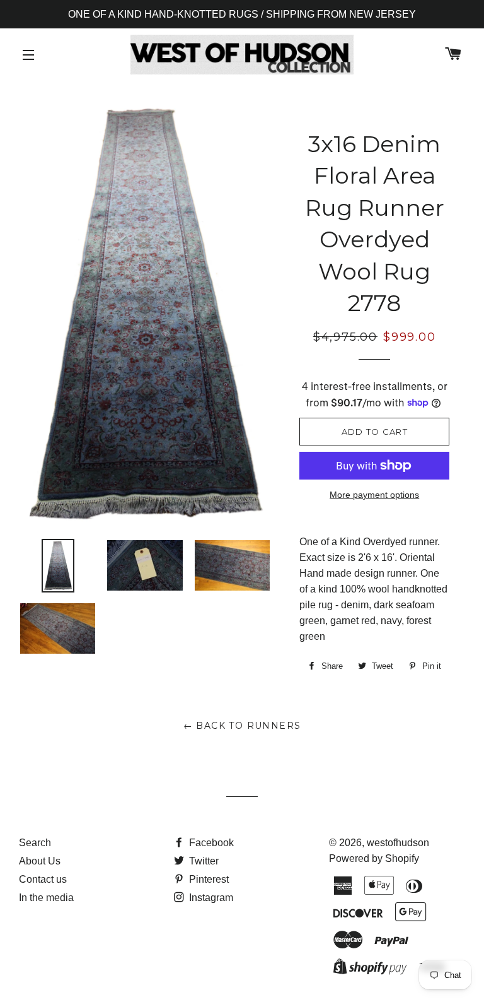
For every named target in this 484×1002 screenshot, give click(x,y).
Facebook (210, 842)
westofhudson (398, 842)
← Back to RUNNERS (242, 725)
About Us (39, 861)
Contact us (43, 879)
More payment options (374, 495)
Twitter (203, 861)
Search (35, 842)
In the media (46, 897)
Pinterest (208, 879)
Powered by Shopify (374, 858)
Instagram (210, 897)
